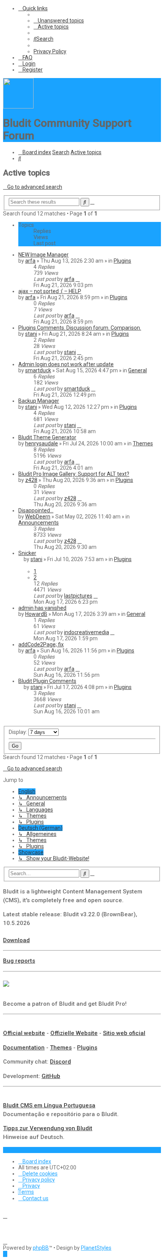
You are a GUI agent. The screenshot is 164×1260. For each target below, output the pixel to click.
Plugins (122, 261)
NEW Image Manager (43, 255)
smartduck (38, 370)
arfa (30, 261)
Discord (60, 1061)
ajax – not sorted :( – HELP (49, 291)
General (137, 370)
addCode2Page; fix (41, 644)
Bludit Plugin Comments (47, 681)
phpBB (41, 1248)
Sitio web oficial (124, 1033)
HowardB (36, 614)
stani (31, 334)
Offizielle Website (74, 1033)
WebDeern (37, 517)
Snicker (27, 553)
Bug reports (19, 960)
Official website (24, 1033)
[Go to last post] (78, 279)
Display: (18, 732)
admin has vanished (42, 608)
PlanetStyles (96, 1248)
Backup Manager (38, 401)
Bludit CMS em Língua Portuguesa (49, 1105)
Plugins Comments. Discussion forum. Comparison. (79, 328)
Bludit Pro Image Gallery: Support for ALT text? (73, 474)
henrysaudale (41, 443)
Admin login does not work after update (66, 364)
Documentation (24, 1047)
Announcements (38, 523)
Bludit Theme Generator (47, 437)
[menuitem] (59, 21)
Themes (143, 443)
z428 (31, 480)
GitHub (51, 1076)
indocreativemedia (86, 632)
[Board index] (18, 107)
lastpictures (78, 596)
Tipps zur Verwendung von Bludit (47, 1128)
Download (16, 940)
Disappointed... (35, 510)
